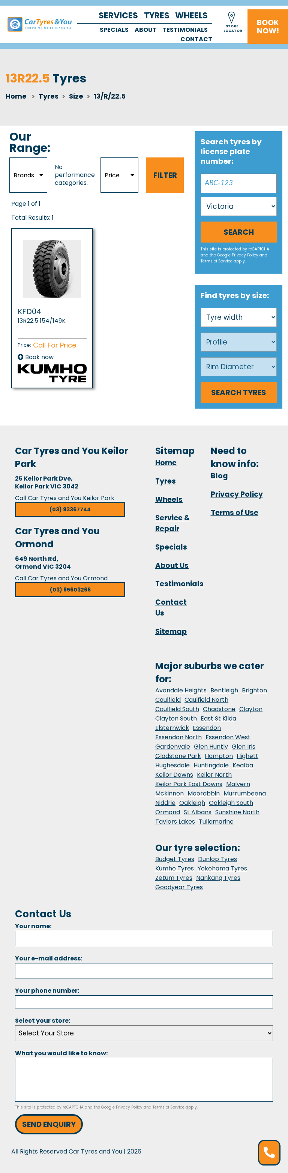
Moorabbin (204, 793)
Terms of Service (216, 261)
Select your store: (42, 1020)
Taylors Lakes (175, 821)
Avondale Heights (181, 690)
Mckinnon (169, 793)
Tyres (157, 15)
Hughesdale (172, 765)
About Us (172, 565)
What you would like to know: (61, 1053)
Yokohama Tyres (222, 868)
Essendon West (228, 737)
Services (118, 15)
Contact (196, 39)
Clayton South (176, 718)
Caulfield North (206, 699)
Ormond (167, 812)
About (146, 29)
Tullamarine (216, 821)
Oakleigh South (231, 802)
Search (239, 232)
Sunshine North (237, 812)
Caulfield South (177, 709)
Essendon (207, 728)
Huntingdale (211, 765)
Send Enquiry (49, 1124)
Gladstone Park (178, 756)
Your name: (33, 926)
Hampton (219, 756)
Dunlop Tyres (217, 859)
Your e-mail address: (48, 958)
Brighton (254, 690)
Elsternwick (172, 728)
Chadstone (219, 709)
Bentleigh (224, 690)
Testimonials (185, 29)
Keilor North (214, 774)
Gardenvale (172, 746)
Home (16, 96)
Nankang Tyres (218, 877)
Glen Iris (243, 746)
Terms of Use (234, 513)
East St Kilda (218, 718)
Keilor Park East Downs (188, 784)
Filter (165, 175)
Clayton (250, 709)
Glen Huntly (211, 746)
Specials (114, 29)
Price (112, 175)
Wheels (191, 15)
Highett (247, 756)
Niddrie (165, 802)
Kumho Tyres (174, 868)
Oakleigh (192, 802)
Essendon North (178, 737)
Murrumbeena (245, 793)
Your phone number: (47, 990)
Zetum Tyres (173, 877)
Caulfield (168, 699)
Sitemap (171, 631)
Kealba (242, 765)
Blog (219, 476)
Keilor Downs (174, 774)
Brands (24, 175)
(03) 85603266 (70, 589)
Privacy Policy (245, 255)
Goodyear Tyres (179, 887)
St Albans (198, 812)
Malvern (238, 784)
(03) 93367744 (70, 509)
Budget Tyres (174, 859)
